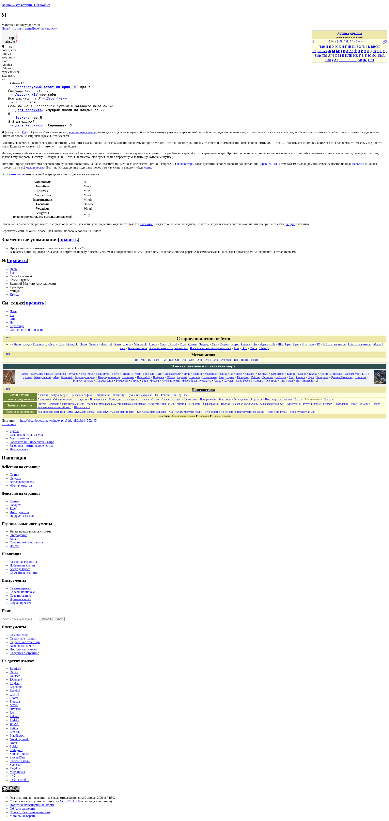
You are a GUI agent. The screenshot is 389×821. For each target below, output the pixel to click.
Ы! (338, 51)
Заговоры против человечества (31, 445)
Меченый (67, 377)
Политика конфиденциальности (32, 805)
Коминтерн (277, 373)
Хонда (217, 380)
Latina (14, 728)
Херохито (205, 380)
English (14, 683)
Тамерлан (322, 377)
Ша (272, 344)
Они (199, 359)
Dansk (14, 672)
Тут (164, 359)
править (68, 239)
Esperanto (16, 686)
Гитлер (136, 373)
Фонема (165, 395)
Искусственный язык (161, 403)
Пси (244, 348)
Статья (14, 474)
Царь (13, 269)
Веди (26, 344)
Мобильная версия (22, 816)
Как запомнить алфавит (151, 411)
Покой (172, 344)
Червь (264, 344)
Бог (12, 272)
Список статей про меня (26, 329)
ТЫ (324, 55)
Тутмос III (122, 380)
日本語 (14, 720)
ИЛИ (348, 55)
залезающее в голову (83, 132)
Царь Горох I (244, 380)
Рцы (183, 344)
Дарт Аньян (57, 98)
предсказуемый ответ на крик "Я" (46, 87)
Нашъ (153, 344)
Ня (185, 395)
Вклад (14, 538)
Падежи (226, 403)
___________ (348, 60)
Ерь (304, 344)
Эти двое (225, 359)
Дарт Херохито (28, 110)
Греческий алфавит (82, 395)
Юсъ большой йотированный (210, 348)
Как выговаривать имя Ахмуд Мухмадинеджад (66, 411)
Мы (143, 359)
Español (15, 690)
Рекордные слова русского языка (129, 399)
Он (177, 359)
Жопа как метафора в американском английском (116, 403)
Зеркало (22, 118)
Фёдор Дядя (189, 380)
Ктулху (14, 294)
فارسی (14, 694)
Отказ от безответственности (30, 812)
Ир (231, 373)
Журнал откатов (21, 485)
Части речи (190, 399)
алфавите (146, 224)
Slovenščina (17, 757)
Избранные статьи (22, 565)
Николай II (143, 377)
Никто (245, 359)
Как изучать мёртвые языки (185, 411)
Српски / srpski (20, 761)
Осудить (15, 478)
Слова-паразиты (171, 399)
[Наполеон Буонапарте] (9, 383)
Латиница (119, 395)
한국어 (14, 724)
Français (15, 701)
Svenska (15, 764)
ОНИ (208, 359)
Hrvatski (15, 709)
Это (215, 359)
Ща (280, 344)
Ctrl (328, 60)
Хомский (364, 403)
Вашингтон (103, 373)
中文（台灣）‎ (19, 780)
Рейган (255, 377)
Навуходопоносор (109, 377)
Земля (93, 344)
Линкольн (336, 373)
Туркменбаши (104, 380)
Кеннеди (263, 373)
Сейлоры (281, 377)
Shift (318, 55)
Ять (311, 344)
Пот (221, 377)
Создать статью (20, 595)
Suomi (14, 698)
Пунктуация (293, 403)
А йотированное (334, 344)
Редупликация (312, 403)
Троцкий (360, 377)
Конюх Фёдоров (296, 373)
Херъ (235, 344)
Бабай (25, 373)
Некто (255, 359)
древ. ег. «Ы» (270, 163)
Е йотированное (359, 344)
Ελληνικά (16, 679)
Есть (61, 344)
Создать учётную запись (26, 542)
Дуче (187, 373)
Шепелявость (82, 407)
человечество (35, 167)
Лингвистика (19, 449)
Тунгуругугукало (83, 380)
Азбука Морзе (59, 395)
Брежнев (60, 373)
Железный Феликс (216, 373)
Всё (236, 359)
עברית (14, 705)
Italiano (14, 716)
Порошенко (210, 377)
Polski (14, 746)
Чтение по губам (277, 411)
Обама (171, 377)
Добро (50, 344)
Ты (12, 315)
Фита (253, 348)
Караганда (17, 326)
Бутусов (73, 373)
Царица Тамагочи (342, 377)
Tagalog (15, 768)
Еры (296, 344)
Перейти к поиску (44, 28)
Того (156, 359)
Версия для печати (22, 645)
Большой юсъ (137, 348)
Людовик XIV (26, 95)
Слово (192, 344)
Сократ (327, 403)
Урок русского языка (302, 411)
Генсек (126, 373)
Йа (24, 132)
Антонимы (44, 399)
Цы (254, 344)
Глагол (298, 399)
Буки (17, 344)
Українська (17, 772)
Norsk (14, 743)
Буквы (131, 395)
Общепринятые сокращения (70, 399)
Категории (9, 424)
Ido (12, 712)
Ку (180, 395)
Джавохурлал (173, 373)
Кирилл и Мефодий (188, 403)
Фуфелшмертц (171, 380)
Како (117, 344)
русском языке (15, 174)
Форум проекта (20, 603)
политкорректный (271, 403)
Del (365, 60)
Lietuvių (15, 732)
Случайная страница (24, 572)
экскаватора (185, 163)
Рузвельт (267, 377)
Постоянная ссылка (23, 649)
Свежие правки (20, 588)
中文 (13, 776)
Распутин (243, 377)
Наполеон (128, 377)
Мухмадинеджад (85, 377)
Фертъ (224, 344)
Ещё (13, 508)
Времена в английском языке (66, 403)
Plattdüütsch (17, 735)
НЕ (355, 55)
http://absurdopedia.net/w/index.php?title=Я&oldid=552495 (58, 420)
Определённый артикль (248, 399)
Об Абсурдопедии (22, 808)
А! (351, 51)
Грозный (148, 373)
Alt (336, 60)
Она (184, 359)
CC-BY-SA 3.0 (70, 801)
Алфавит (42, 395)
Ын (298, 380)
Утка (145, 380)
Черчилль (271, 380)
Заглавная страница (23, 561)
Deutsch (15, 676)
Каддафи (250, 373)
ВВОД (375, 46)
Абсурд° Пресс (20, 569)
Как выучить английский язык (115, 411)
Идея (13, 311)
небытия (358, 163)
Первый (182, 377)
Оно (13, 318)
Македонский (42, 377)
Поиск (7, 611)
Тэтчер (135, 380)
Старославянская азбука (26, 434)
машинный (251, 403)
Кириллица (103, 395)
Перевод (238, 403)
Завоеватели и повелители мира (32, 442)
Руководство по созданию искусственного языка (234, 411)
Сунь (311, 377)
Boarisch (15, 668)
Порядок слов (98, 399)
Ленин (324, 373)
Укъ (214, 344)
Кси (236, 348)
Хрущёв (229, 380)
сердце (290, 224)
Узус (354, 403)
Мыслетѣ (140, 344)
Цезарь (258, 380)
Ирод (239, 373)
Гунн (159, 373)
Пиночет (194, 377)
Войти (14, 546)
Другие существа (349, 33)
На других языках (22, 516)
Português (16, 750)
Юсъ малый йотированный (168, 348)
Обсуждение (18, 535)
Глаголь (38, 344)
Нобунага (158, 377)
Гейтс (115, 373)
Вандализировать (22, 482)
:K (374, 55)
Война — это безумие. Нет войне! (26, 5)
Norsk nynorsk (19, 739)
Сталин (300, 377)
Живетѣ (72, 344)
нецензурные (144, 395)
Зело (83, 344)
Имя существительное (278, 399)
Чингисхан (286, 380)
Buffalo (41, 403)
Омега (245, 344)
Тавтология (341, 403)
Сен (291, 377)
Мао (56, 377)
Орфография (210, 403)
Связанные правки (23, 638)
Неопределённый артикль (215, 399)
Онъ (163, 344)
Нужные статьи (20, 599)
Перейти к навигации (17, 28)
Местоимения (19, 438)
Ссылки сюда (19, 634)
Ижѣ (103, 344)
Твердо (204, 344)
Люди (127, 344)
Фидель (154, 380)
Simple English (19, 753)
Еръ (288, 344)
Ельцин (197, 373)
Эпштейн (308, 380)
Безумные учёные (42, 373)
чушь (147, 167)
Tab (322, 46)
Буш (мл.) (87, 373)
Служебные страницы (25, 642)
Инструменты (19, 512)
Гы (174, 395)
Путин (230, 377)
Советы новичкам (22, 592)
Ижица (264, 348)
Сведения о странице (24, 653)
